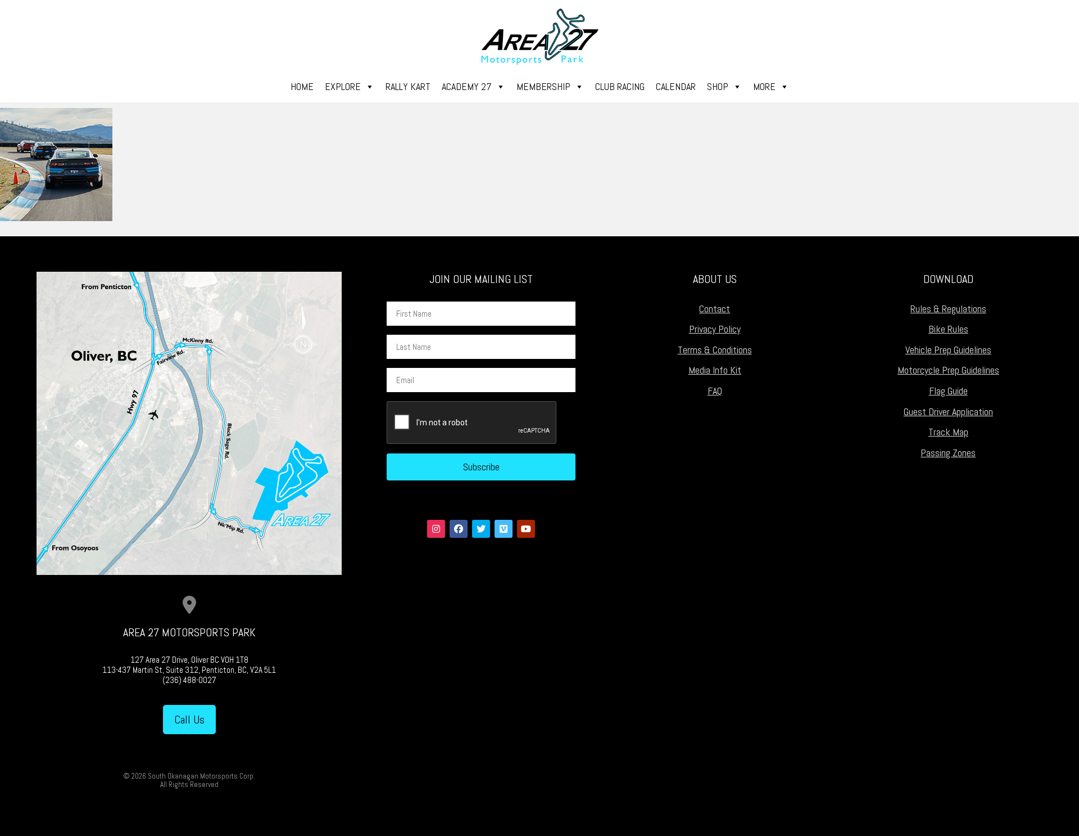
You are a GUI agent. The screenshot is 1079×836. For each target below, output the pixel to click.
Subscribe (481, 466)
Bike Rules (948, 328)
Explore (343, 86)
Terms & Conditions (715, 349)
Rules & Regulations (948, 308)
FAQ (715, 390)
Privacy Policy (715, 328)
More (764, 86)
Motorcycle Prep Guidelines (948, 369)
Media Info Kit (714, 369)
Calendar (676, 86)
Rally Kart (408, 86)
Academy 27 (467, 86)
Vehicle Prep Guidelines (948, 349)
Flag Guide (948, 390)
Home (302, 86)
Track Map (948, 431)
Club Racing (620, 86)
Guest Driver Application (948, 411)
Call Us (189, 719)
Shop (717, 86)
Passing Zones (948, 452)
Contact (714, 308)
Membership (543, 86)
